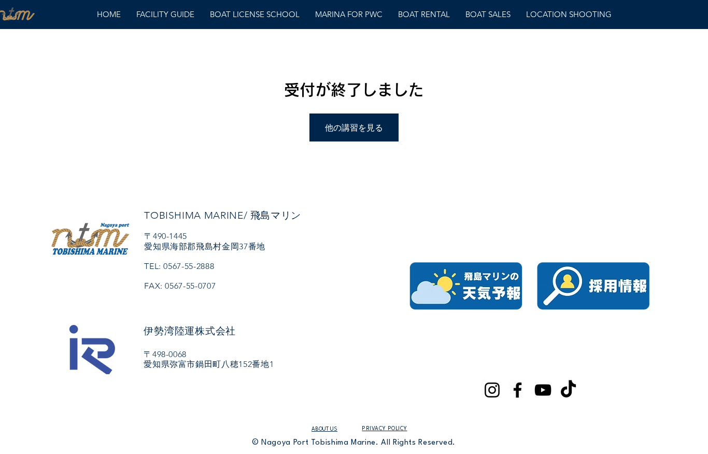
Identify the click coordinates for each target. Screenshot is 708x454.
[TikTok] (568, 390)
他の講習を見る (354, 127)
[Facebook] (517, 390)
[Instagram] (492, 390)
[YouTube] (543, 390)
